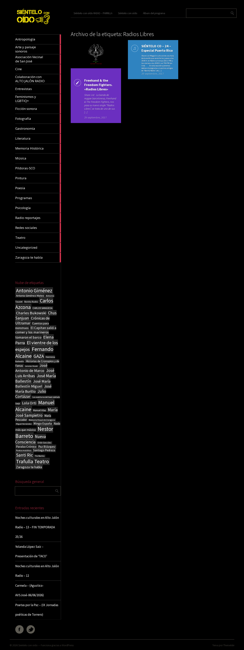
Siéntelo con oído (127, 13)
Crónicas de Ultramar (32, 321)
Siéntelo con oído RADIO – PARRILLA (93, 13)
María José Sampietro (36, 412)
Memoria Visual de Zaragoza (42, 420)
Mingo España (43, 423)
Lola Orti (29, 403)
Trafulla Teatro (32, 461)
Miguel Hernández (24, 424)
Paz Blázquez (46, 446)
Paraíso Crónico (26, 446)
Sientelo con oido (28, 645)
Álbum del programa (154, 13)
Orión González (44, 442)
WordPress (68, 645)
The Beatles (40, 456)
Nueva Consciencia (30, 439)
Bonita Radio (31, 301)
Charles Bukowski (31, 313)
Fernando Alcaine (34, 352)
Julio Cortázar (30, 394)
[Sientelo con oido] (33, 25)
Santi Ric (24, 455)
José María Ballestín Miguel (33, 384)
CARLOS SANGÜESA (42, 308)
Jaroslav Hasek (31, 366)
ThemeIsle (228, 645)
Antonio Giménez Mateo (30, 295)
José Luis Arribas (34, 373)
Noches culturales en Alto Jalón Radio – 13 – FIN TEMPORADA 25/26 (37, 527)
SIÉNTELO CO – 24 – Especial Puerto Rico (157, 48)
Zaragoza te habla (29, 467)
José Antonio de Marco (31, 368)
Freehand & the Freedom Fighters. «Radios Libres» (98, 84)
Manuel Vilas (39, 410)
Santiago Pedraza (44, 450)
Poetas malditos (23, 450)
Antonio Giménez (34, 290)
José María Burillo (33, 389)
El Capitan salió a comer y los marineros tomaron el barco (35, 332)
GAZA (39, 356)
